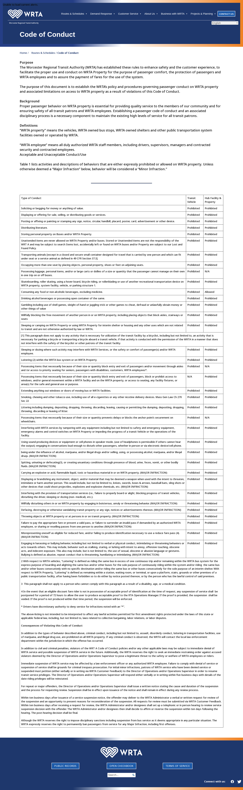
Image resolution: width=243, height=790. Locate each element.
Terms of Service (178, 766)
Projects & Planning (202, 13)
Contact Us (226, 14)
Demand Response (101, 13)
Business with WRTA (172, 13)
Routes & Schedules (72, 13)
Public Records (65, 766)
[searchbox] (121, 775)
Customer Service (128, 13)
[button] (133, 775)
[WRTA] (25, 14)
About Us (149, 13)
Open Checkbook (121, 766)
